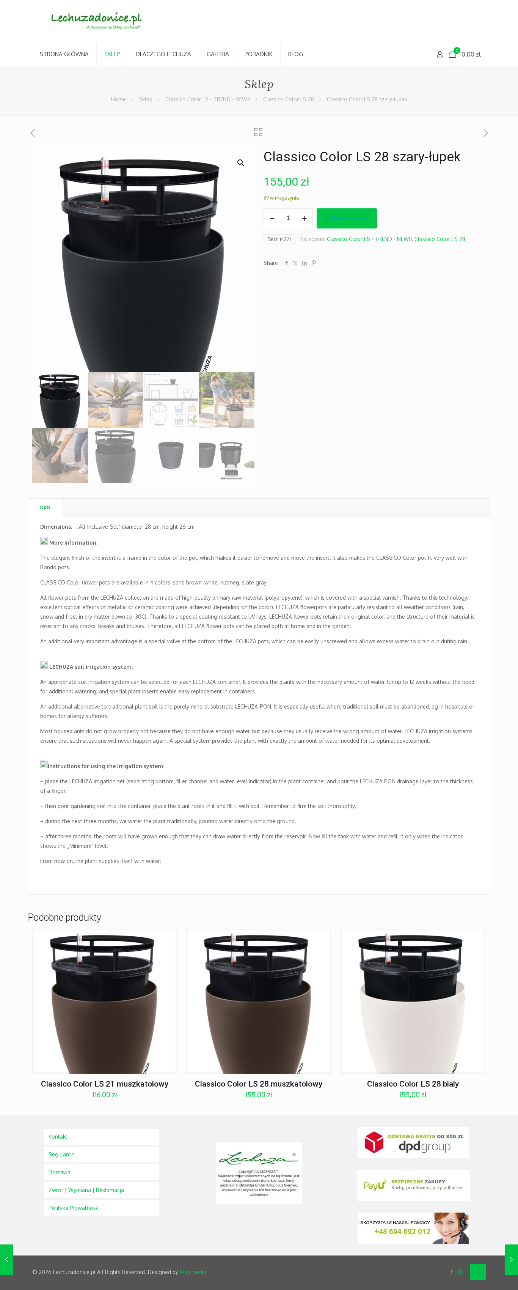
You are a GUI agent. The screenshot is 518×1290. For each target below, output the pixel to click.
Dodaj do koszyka (347, 218)
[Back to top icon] (478, 1272)
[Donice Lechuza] (100, 21)
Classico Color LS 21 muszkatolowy (104, 1083)
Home (118, 99)
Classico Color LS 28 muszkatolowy (258, 1083)
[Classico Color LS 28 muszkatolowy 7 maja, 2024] (6, 1259)
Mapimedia (193, 1272)
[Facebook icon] (451, 1272)
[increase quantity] (304, 218)
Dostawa (60, 1172)
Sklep (145, 99)
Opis (44, 507)
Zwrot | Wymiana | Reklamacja (86, 1190)
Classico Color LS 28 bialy (413, 1083)
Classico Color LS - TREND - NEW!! (207, 99)
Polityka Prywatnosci (74, 1208)
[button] (241, 162)
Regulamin (62, 1154)
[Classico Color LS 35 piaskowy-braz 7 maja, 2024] (511, 1259)
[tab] (45, 507)
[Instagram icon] (459, 1272)
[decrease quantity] (272, 218)
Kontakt (58, 1136)
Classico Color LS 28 (288, 99)
